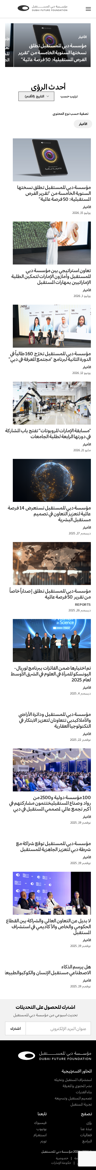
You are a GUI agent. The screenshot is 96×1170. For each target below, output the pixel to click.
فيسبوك (40, 1122)
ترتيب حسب (69, 96)
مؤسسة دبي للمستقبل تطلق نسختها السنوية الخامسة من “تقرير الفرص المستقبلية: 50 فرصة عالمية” (52, 52)
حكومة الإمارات (61, 1163)
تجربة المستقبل (81, 1104)
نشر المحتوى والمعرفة (77, 1085)
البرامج (87, 1141)
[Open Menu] (88, 9)
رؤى (89, 1122)
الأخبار (82, 37)
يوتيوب (41, 1128)
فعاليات (86, 1134)
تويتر (43, 1141)
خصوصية (62, 1158)
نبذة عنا (86, 1128)
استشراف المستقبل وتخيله (73, 1079)
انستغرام (40, 1134)
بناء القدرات (84, 1091)
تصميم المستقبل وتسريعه (73, 1098)
